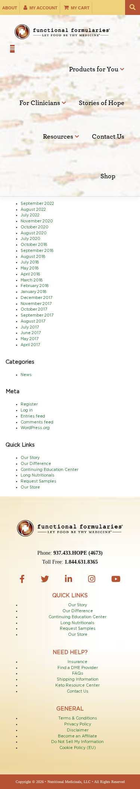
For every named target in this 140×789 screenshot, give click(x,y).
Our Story (30, 458)
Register (29, 404)
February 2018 (35, 286)
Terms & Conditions (77, 718)
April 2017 (30, 345)
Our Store (30, 487)
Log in (27, 410)
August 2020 (34, 233)
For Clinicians (40, 103)
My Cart (80, 8)
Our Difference (36, 464)
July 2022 (30, 215)
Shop (107, 176)
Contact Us (108, 136)
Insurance (77, 662)
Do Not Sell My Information (77, 742)
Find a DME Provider (77, 668)
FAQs (77, 673)
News (26, 375)
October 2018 (34, 245)
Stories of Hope (101, 103)
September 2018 (37, 251)
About (9, 8)
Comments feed (37, 422)
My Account (42, 8)
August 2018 (33, 257)
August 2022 (33, 210)
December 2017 (36, 298)
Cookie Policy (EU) (77, 748)
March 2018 (32, 280)
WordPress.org (35, 428)
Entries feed (33, 416)
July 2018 (30, 262)
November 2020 (37, 221)
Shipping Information (78, 679)
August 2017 (33, 321)
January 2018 (33, 292)
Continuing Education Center (49, 470)
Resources (59, 136)
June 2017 (31, 333)
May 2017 (29, 339)
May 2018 (29, 268)
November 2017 (36, 304)
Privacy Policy (77, 724)
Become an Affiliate (77, 736)
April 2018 (30, 274)
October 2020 (35, 227)
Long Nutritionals (38, 475)
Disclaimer (77, 730)
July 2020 (30, 239)
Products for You (94, 69)
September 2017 (37, 315)
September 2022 (37, 204)
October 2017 (34, 309)
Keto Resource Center (77, 685)
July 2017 (30, 327)
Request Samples (38, 481)
